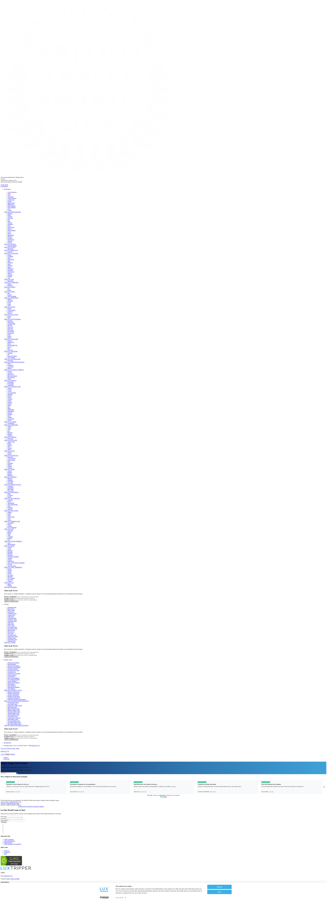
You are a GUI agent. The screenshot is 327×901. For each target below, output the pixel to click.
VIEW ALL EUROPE (10, 422)
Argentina (10, 530)
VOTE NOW (4, 185)
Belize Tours (10, 609)
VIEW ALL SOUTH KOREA (12, 319)
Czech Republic (11, 392)
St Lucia (9, 564)
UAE (8, 518)
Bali (8, 219)
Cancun (9, 371)
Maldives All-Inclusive (13, 692)
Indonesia (10, 262)
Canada (9, 210)
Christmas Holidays (12, 669)
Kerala (9, 290)
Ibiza (8, 461)
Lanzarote (10, 463)
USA (8, 209)
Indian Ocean (11, 203)
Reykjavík (10, 438)
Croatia (9, 389)
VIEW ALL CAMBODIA (11, 282)
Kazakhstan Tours (12, 629)
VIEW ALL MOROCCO (11, 250)
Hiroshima (10, 301)
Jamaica (9, 559)
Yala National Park (12, 504)
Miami (9, 584)
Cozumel (9, 373)
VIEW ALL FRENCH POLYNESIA (14, 362)
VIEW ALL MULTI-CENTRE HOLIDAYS (16, 725)
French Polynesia (12, 356)
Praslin (9, 497)
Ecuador (9, 538)
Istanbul (9, 474)
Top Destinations (12, 192)
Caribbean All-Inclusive (13, 698)
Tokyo (9, 305)
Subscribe (3, 822)
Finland (9, 396)
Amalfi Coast (11, 442)
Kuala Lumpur (11, 310)
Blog (5, 854)
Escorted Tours (11, 672)
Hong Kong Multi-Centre (14, 724)
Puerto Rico (10, 561)
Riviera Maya (11, 377)
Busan (9, 316)
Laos (8, 278)
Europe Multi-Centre (13, 702)
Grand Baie (10, 487)
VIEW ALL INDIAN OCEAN (12, 484)
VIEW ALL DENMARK (11, 425)
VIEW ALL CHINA (9, 287)
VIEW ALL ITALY (9, 451)
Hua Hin (9, 325)
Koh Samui (10, 333)
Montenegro (10, 409)
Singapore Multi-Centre (13, 711)
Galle (8, 506)
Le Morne (10, 486)
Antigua (9, 547)
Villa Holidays (11, 688)
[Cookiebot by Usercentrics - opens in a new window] (104, 897)
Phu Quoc (10, 350)
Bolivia (9, 532)
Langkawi (10, 311)
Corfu (9, 428)
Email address (4, 820)
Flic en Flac (10, 491)
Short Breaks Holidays (13, 687)
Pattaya (9, 336)
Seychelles (10, 481)
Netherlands (10, 411)
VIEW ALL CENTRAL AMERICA (14, 370)
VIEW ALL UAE (9, 529)
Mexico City (10, 374)
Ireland (9, 405)
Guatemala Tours (12, 621)
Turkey (9, 420)
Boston (9, 569)
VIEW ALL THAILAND (11, 339)
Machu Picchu (11, 544)
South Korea (10, 272)
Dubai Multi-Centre (12, 719)
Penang (9, 313)
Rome (9, 443)
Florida (9, 572)
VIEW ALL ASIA (9, 279)
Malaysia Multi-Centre (13, 708)
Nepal (9, 267)
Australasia (10, 196)
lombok (9, 294)
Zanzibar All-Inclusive (13, 693)
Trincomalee (10, 503)
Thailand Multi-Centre (13, 713)
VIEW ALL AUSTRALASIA (12, 359)
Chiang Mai (10, 322)
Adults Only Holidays (13, 662)
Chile (8, 535)
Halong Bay (10, 342)
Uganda (9, 242)
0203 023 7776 (35, 745)
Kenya (9, 233)
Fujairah (9, 526)
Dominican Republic (13, 556)
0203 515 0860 (15, 879)
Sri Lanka (10, 218)
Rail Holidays (11, 684)
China (9, 258)
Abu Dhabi (10, 523)
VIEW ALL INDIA (9, 291)
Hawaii (9, 573)
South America (11, 206)
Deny (219, 892)
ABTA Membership (9, 841)
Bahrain (9, 512)
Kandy (9, 501)
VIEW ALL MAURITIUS (11, 492)
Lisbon (9, 454)
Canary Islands (11, 458)
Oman (9, 513)
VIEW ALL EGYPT (9, 247)
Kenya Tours (10, 625)
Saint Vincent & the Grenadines (16, 562)
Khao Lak (10, 327)
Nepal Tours (10, 632)
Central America (11, 198)
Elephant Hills (11, 324)
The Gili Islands (11, 296)
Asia (8, 195)
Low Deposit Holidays (13, 679)
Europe (9, 201)
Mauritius (10, 480)
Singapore (10, 224)
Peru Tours (10, 633)
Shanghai (10, 285)
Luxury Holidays (12, 681)
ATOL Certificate (8, 839)
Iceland (9, 403)
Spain (9, 415)
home (30, 767)
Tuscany (9, 448)
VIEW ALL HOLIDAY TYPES (13, 690)
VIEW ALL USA (9, 582)
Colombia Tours (11, 618)
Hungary (9, 402)
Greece (9, 400)
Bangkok (9, 321)
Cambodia (10, 256)
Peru (8, 540)
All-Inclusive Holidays (13, 666)
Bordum (9, 472)
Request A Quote (10, 803)
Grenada (9, 558)
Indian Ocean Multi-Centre (14, 705)
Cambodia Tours (11, 613)
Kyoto (9, 302)
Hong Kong (10, 259)
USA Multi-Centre (12, 716)
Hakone (9, 299)
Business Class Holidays (14, 667)
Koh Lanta (10, 330)
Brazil (9, 533)
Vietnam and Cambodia (13, 718)
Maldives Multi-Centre (13, 710)
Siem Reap (10, 281)
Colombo (10, 500)
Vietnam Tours (11, 641)
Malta (9, 408)
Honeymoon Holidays (13, 678)
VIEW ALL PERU (9, 546)
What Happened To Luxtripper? (12, 844)
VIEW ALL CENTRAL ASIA (12, 386)
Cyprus (9, 391)
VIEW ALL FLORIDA (10, 587)
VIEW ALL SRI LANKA (11, 510)
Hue (8, 348)
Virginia (9, 581)
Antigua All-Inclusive (13, 695)
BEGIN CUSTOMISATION (11, 601)
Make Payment (8, 842)
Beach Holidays (11, 664)
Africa (9, 193)
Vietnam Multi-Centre (13, 715)
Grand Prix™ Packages (13, 673)
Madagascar (10, 235)
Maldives (9, 213)
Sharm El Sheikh (12, 245)
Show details (119, 897)
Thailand (9, 216)
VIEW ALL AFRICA (10, 244)
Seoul (9, 317)
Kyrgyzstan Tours (12, 627)
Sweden (9, 417)
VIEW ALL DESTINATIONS (12, 212)
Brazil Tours (10, 612)
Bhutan (9, 255)
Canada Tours (11, 615)
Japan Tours (10, 624)
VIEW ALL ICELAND (10, 440)
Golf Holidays (11, 676)
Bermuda (9, 553)
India (8, 221)
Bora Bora (10, 360)
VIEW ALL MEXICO (10, 380)
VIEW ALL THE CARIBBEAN (13, 567)
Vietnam (9, 223)
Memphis (10, 576)
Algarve (9, 452)
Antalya (9, 471)
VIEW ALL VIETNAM (10, 351)
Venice (9, 449)
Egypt (9, 232)
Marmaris (10, 475)
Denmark (10, 394)
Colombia (10, 536)
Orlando (9, 585)
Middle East (10, 204)
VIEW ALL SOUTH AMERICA (13, 541)
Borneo (9, 308)
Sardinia (9, 445)
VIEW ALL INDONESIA (11, 298)
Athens (9, 426)
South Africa (10, 227)
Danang (9, 340)
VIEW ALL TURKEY (10, 477)
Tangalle (9, 509)
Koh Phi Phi (10, 331)
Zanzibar (9, 252)
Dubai (9, 215)
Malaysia (9, 265)
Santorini (9, 435)
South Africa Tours (12, 636)
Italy (8, 406)
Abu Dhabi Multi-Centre (14, 722)
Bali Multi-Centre (12, 707)
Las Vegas (10, 575)
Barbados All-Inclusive (13, 696)
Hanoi (9, 343)
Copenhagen (10, 423)
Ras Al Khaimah (11, 527)
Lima (8, 543)
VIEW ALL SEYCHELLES (12, 498)
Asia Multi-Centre (12, 704)
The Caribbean (11, 207)
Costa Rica (10, 365)
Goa (8, 288)
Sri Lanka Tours (11, 635)
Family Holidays (11, 675)
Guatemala (10, 366)
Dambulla (10, 507)
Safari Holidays (11, 685)
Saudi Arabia (10, 517)
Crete (8, 429)
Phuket (9, 337)
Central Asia (10, 200)
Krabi (9, 334)
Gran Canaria (11, 460)
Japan (9, 226)
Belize (9, 363)
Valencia (9, 468)
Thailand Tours (11, 638)
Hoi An (9, 347)
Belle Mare (10, 489)
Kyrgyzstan (10, 383)
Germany (10, 399)
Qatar (8, 515)
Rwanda (9, 238)
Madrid (9, 464)
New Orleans (11, 578)
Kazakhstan (10, 382)
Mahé (9, 494)
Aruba (9, 549)
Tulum (9, 379)
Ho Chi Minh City (12, 345)
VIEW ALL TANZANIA (11, 253)
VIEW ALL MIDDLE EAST (12, 521)
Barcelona (10, 457)
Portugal (9, 412)
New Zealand (11, 357)
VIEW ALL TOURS (9, 642)
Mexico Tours (11, 630)
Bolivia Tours (11, 610)
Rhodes (9, 434)
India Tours (10, 622)
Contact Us (7, 852)
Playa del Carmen (12, 376)
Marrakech (10, 249)
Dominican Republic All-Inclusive (16, 699)
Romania (9, 414)
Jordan (9, 520)
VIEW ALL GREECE (10, 437)
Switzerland (10, 419)
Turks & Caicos (11, 566)
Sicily (9, 446)
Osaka (9, 304)
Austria (9, 388)
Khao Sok (10, 328)
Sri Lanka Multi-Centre (13, 721)
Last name (3, 818)
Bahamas (9, 550)
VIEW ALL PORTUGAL (11, 455)
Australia (9, 353)
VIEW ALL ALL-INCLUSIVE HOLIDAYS (16, 701)
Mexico (9, 229)
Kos (8, 431)
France (9, 397)
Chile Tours (10, 616)
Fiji (8, 354)
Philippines (10, 268)
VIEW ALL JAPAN (9, 307)
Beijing (9, 284)
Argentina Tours (11, 607)
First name (3, 816)
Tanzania (9, 241)
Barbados (10, 552)
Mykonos (10, 432)
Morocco (9, 236)
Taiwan (9, 273)
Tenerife (9, 466)
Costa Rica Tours (12, 619)
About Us (6, 850)
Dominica (10, 555)
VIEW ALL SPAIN (9, 469)
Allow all (219, 887)
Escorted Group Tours (13, 670)
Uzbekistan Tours (12, 639)
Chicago (9, 570)
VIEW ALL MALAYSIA (11, 314)
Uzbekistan (10, 385)
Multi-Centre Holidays (13, 682)
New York (10, 579)
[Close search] (17, 773)
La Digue (10, 495)
